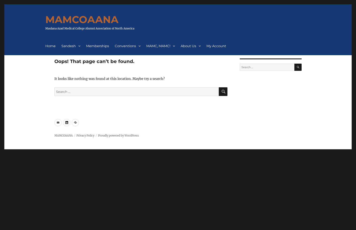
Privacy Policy (85, 135)
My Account (216, 46)
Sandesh (68, 46)
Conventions (125, 46)
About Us (188, 46)
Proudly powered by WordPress (118, 135)
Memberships (97, 46)
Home (50, 46)
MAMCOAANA (81, 20)
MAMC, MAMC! (158, 46)
